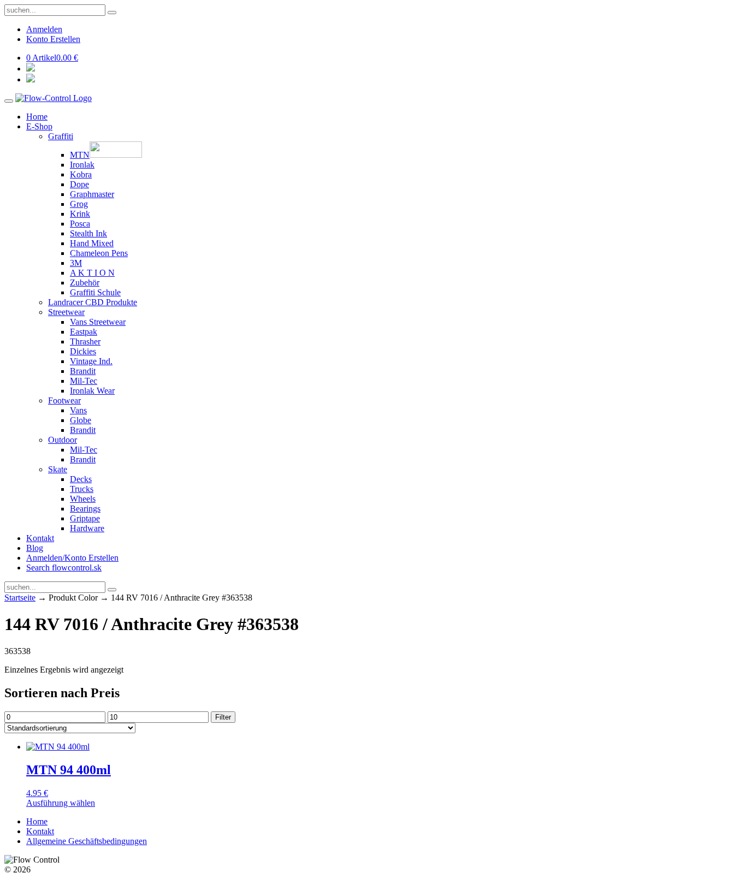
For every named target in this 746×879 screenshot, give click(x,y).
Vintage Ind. (91, 361)
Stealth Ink (88, 233)
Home (37, 116)
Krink (80, 213)
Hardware (87, 528)
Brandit (83, 371)
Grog (79, 204)
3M (76, 263)
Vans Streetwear (98, 321)
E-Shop (39, 126)
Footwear (64, 400)
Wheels (83, 498)
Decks (81, 479)
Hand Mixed (92, 243)
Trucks (81, 489)
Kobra (81, 174)
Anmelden (44, 29)
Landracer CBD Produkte (92, 302)
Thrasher (85, 341)
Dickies (83, 351)
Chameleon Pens (99, 253)
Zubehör (84, 282)
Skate (57, 469)
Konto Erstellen (53, 39)
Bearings (85, 508)
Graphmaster (92, 194)
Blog (34, 548)
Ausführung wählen (60, 802)
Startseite (19, 597)
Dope (79, 184)
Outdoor (62, 439)
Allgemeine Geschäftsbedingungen (86, 841)
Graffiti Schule (95, 292)
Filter (223, 717)
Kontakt (40, 538)
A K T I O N (92, 272)
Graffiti (60, 136)
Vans (78, 410)
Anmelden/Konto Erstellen (72, 557)
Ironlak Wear (92, 390)
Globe (80, 420)
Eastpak (83, 331)
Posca (80, 223)
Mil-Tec (83, 380)
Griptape (85, 518)
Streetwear (66, 312)
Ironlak (82, 164)
